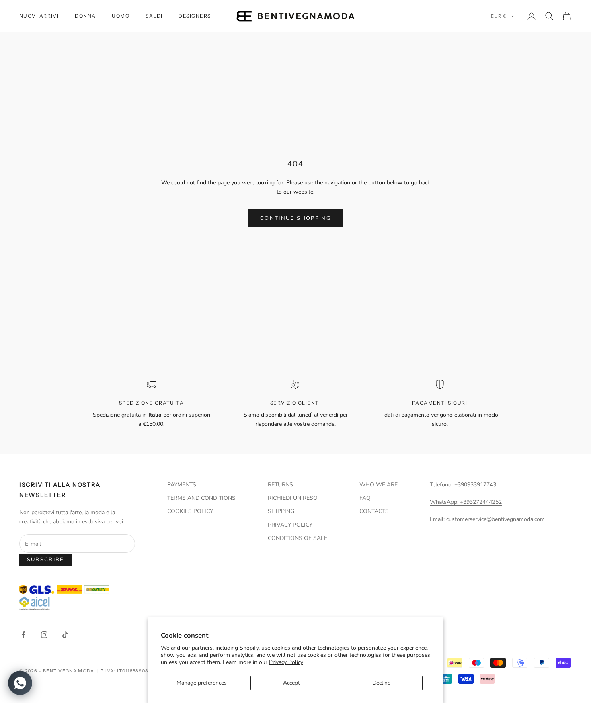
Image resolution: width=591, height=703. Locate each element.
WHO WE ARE (378, 484)
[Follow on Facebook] (23, 635)
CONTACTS (374, 511)
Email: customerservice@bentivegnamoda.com (487, 519)
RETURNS (280, 484)
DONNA (85, 16)
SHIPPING (281, 511)
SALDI (154, 16)
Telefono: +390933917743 (463, 484)
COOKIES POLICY (190, 511)
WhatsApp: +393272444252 (466, 502)
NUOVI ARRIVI (39, 16)
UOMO (120, 16)
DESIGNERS (195, 16)
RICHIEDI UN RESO (293, 498)
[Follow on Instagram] (44, 635)
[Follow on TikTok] (65, 635)
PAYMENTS (181, 484)
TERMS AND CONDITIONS (201, 498)
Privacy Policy (286, 662)
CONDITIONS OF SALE (297, 538)
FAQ (365, 498)
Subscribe (45, 559)
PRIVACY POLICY (290, 525)
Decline (381, 683)
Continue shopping (295, 218)
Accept (291, 683)
